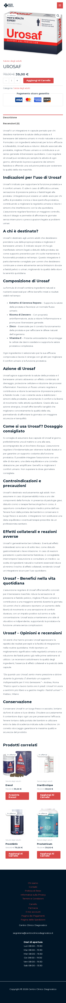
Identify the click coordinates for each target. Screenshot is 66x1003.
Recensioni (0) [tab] (11, 123)
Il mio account (33, 912)
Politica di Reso (33, 890)
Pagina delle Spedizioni (33, 919)
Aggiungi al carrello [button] (47, 796)
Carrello (33, 904)
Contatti (33, 887)
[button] (58, 15)
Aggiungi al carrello (38, 80)
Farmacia (33, 908)
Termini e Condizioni (33, 898)
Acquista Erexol (14, 796)
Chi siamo (33, 883)
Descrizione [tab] (10, 117)
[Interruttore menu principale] (60, 5)
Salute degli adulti (12, 61)
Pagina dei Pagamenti (33, 916)
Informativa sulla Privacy (33, 894)
